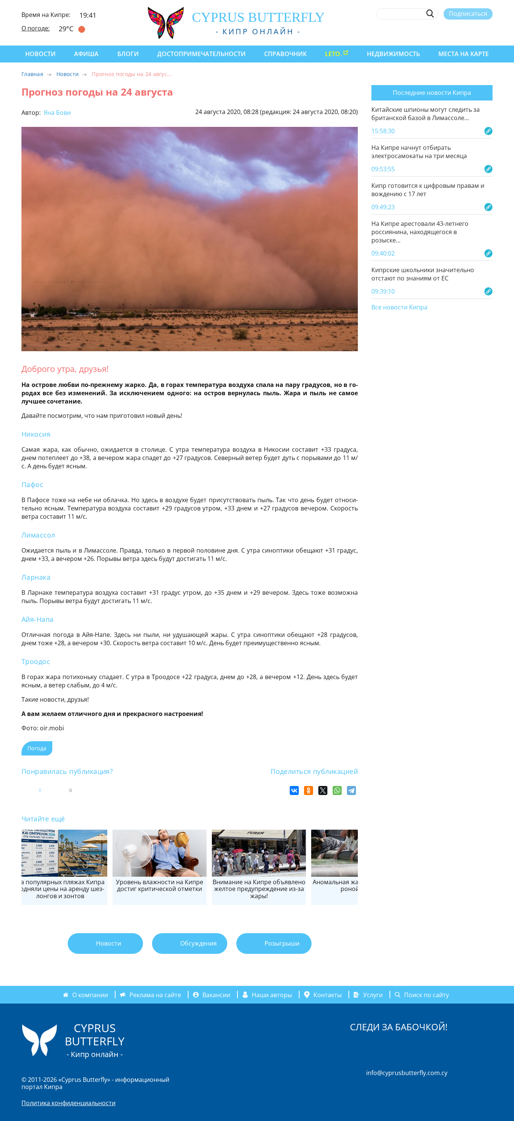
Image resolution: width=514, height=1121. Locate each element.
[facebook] (419, 31)
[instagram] (433, 31)
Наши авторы (272, 994)
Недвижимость (393, 54)
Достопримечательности (201, 54)
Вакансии (216, 994)
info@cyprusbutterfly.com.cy (406, 1072)
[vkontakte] (475, 31)
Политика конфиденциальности (68, 1103)
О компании (90, 994)
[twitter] (447, 31)
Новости (40, 54)
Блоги (128, 54)
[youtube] (489, 31)
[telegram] (461, 31)
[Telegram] (351, 790)
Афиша (86, 54)
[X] (322, 790)
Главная (32, 74)
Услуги (373, 994)
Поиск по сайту (426, 994)
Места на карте (463, 54)
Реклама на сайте (155, 994)
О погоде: (35, 28)
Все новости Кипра (399, 307)
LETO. (333, 54)
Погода (36, 748)
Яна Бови (56, 112)
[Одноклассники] (308, 790)
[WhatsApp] (337, 790)
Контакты (327, 994)
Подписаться (468, 13)
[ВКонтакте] (294, 790)
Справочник (285, 54)
